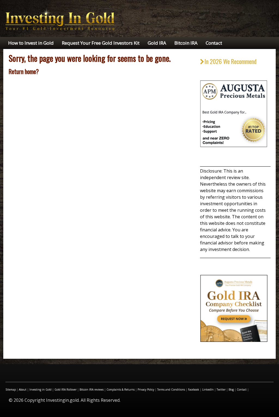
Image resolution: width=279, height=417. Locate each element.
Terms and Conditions (171, 389)
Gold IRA (157, 43)
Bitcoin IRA (186, 43)
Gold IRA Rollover (65, 389)
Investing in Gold (40, 389)
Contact (214, 43)
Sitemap (10, 389)
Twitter (221, 389)
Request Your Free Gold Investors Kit (101, 43)
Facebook (193, 389)
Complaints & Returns (121, 389)
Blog (231, 389)
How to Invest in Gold (31, 43)
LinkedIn (208, 389)
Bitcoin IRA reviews (92, 389)
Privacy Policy (146, 389)
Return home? (24, 71)
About (22, 389)
